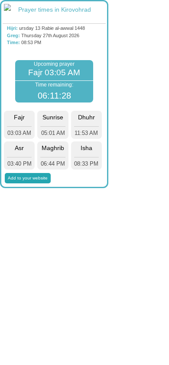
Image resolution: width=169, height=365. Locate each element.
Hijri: (12, 28)
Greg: (13, 35)
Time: (13, 42)
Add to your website (28, 178)
